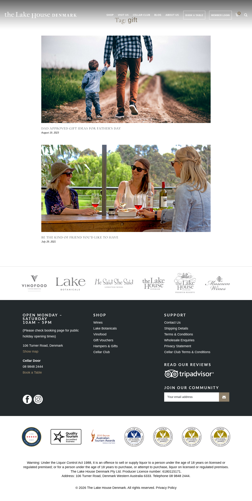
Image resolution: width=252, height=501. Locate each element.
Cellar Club (141, 15)
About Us (172, 15)
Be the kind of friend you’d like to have (79, 237)
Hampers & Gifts (105, 346)
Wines (98, 322)
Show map (30, 351)
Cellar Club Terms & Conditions (187, 352)
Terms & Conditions (178, 334)
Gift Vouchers (103, 340)
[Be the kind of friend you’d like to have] (126, 188)
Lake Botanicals (105, 328)
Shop (110, 15)
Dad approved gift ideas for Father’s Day (81, 128)
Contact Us (172, 322)
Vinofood (99, 334)
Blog (157, 15)
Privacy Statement (177, 346)
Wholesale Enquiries (179, 340)
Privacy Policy (166, 488)
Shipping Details (176, 328)
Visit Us (123, 15)
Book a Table (32, 372)
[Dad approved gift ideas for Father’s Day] (126, 79)
